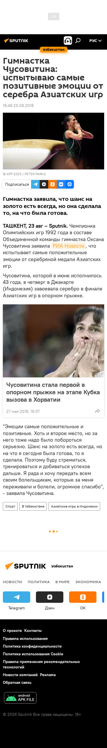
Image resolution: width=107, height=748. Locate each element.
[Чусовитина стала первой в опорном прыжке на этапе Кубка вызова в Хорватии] (53, 340)
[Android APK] (20, 698)
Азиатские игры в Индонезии (74, 506)
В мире (62, 581)
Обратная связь (17, 682)
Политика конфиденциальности (32, 646)
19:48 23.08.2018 (18, 105)
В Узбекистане (33, 506)
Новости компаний (20, 674)
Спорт (10, 506)
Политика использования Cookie (33, 653)
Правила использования (25, 638)
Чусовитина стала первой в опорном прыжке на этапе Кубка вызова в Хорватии (53, 392)
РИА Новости (68, 245)
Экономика (88, 581)
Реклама (48, 674)
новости (12, 581)
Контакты (33, 630)
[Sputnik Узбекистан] (17, 42)
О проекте (12, 630)
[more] (97, 411)
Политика (39, 581)
